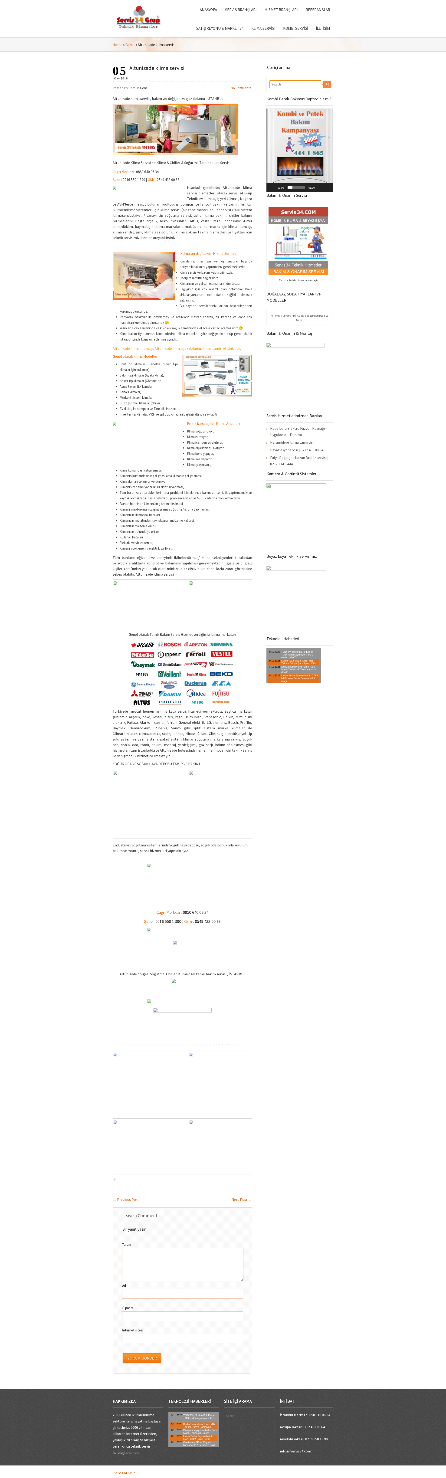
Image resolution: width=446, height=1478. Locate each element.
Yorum (126, 1244)
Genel (130, 44)
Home (117, 44)
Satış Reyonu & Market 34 (219, 28)
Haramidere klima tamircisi (292, 442)
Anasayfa (208, 9)
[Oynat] (272, 187)
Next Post (242, 1199)
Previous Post (126, 1199)
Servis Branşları (241, 9)
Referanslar (318, 9)
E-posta (128, 1308)
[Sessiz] (320, 187)
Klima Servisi (263, 28)
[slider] (296, 187)
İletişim (323, 28)
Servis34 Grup (124, 1473)
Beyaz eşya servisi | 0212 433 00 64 (296, 450)
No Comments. (241, 88)
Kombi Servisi (295, 28)
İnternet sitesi (132, 1330)
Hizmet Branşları (281, 9)
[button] (300, 150)
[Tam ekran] (327, 187)
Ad (124, 1285)
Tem (132, 88)
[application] (299, 150)
